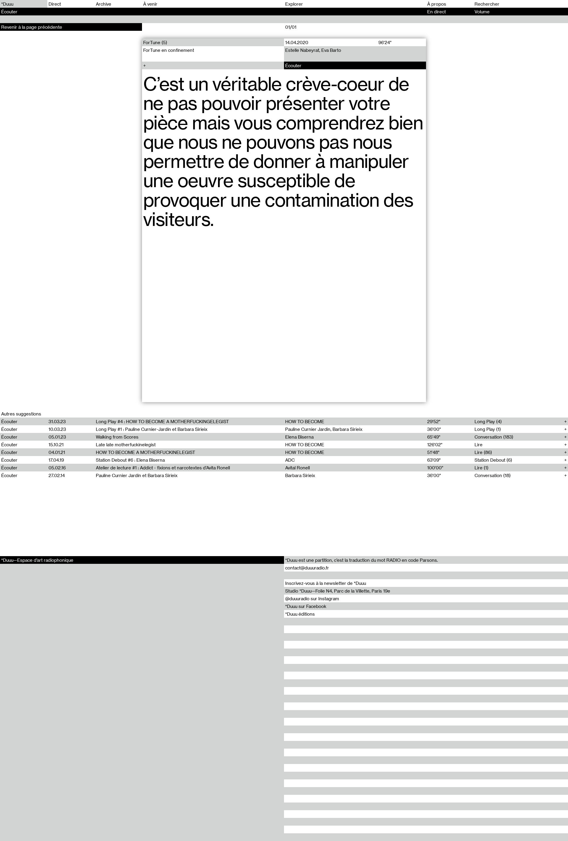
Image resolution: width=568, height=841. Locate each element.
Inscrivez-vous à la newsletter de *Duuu (325, 583)
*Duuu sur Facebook (305, 606)
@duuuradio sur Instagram (312, 598)
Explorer (294, 4)
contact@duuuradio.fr (307, 567)
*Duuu (7, 4)
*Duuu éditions (300, 614)
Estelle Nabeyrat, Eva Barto (313, 50)
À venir (150, 4)
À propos (436, 4)
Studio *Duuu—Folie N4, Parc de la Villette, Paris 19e (337, 590)
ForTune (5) (155, 42)
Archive (103, 4)
